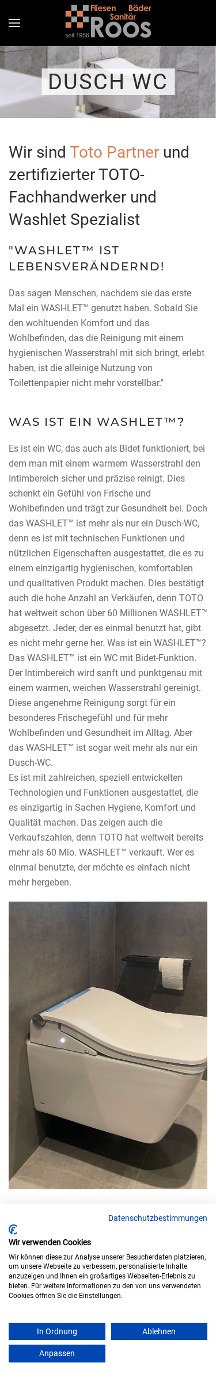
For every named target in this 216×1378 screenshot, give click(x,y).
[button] (14, 23)
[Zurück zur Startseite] (108, 23)
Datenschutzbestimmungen (157, 1218)
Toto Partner (114, 152)
